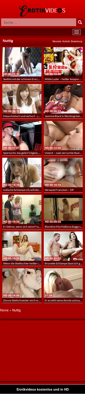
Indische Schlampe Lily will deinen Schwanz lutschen (34, 190)
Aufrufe (66, 41)
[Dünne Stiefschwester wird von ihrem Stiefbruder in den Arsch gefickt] (21, 283)
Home (4, 310)
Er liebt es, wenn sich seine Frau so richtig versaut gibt (34, 226)
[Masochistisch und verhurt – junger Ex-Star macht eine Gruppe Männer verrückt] (21, 98)
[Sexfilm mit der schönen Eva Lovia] (21, 61)
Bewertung (76, 41)
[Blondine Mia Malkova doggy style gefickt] (63, 209)
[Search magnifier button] (80, 22)
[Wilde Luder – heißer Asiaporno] (63, 61)
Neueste (57, 41)
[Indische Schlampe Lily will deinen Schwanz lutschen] (21, 172)
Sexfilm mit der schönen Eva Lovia (23, 79)
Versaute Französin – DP (59, 190)
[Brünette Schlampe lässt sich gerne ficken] (63, 246)
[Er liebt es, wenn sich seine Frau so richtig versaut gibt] (21, 209)
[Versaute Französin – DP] (63, 172)
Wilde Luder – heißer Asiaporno (63, 79)
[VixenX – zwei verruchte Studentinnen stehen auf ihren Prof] (63, 135)
